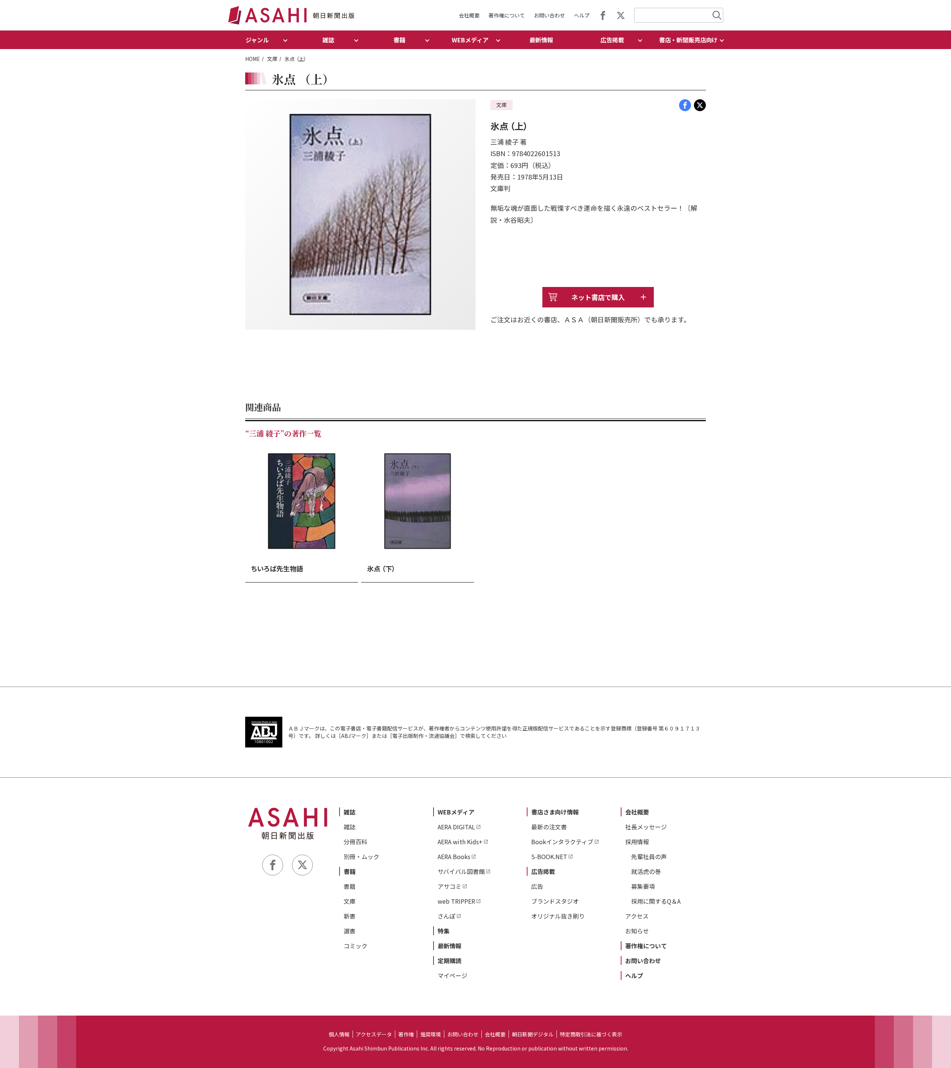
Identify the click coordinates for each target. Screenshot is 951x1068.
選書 (350, 930)
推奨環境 (430, 1034)
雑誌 (350, 811)
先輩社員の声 (649, 856)
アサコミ (449, 886)
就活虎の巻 (646, 871)
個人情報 (339, 1034)
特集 (443, 930)
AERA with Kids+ (460, 841)
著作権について (507, 15)
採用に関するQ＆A (656, 901)
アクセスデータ (374, 1034)
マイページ (452, 975)
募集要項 (643, 886)
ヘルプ (582, 15)
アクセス (637, 915)
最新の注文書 (549, 826)
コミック (355, 945)
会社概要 (469, 15)
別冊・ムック (361, 856)
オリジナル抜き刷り (558, 915)
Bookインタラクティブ (562, 841)
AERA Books (454, 856)
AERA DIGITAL (456, 826)
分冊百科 (355, 841)
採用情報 (637, 841)
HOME (252, 58)
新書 (350, 915)
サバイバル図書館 (461, 871)
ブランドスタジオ (555, 901)
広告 (537, 886)
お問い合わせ (549, 15)
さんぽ (446, 915)
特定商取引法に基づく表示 (591, 1034)
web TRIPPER (456, 901)
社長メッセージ (646, 826)
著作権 (406, 1034)
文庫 (272, 58)
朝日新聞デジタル (533, 1034)
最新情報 (541, 39)
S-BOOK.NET (549, 856)
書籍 (350, 871)
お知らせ (637, 930)
